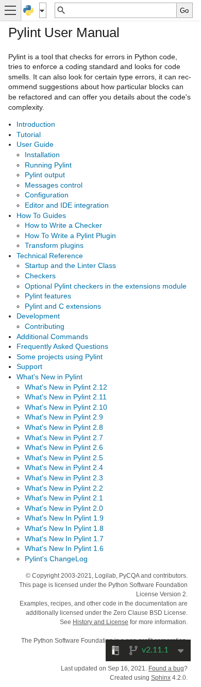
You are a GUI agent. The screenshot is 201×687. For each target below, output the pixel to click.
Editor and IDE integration (67, 205)
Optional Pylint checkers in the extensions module (106, 286)
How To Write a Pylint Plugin (70, 235)
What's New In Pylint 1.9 (64, 518)
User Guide (35, 144)
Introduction (35, 124)
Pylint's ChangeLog (56, 559)
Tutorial (28, 134)
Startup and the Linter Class (70, 265)
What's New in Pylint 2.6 (64, 447)
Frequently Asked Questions (62, 346)
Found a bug (166, 668)
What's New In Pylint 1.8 (64, 528)
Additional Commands (52, 336)
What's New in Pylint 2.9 (64, 417)
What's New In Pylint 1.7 (64, 538)
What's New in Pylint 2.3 (64, 478)
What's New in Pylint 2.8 (64, 427)
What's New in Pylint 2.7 (64, 437)
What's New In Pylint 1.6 (64, 548)
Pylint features (48, 296)
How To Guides (41, 215)
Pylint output (45, 175)
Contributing (44, 326)
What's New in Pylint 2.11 (66, 397)
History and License (100, 622)
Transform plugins (54, 245)
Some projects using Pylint (59, 357)
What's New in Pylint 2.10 (66, 407)
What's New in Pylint (49, 377)
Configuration (47, 195)
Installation (42, 154)
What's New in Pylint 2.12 (66, 387)
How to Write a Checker (63, 225)
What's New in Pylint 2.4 (64, 467)
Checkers (40, 276)
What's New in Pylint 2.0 (64, 508)
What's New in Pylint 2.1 (64, 498)
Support (29, 366)
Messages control (53, 185)
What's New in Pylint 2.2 (64, 488)
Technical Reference (49, 256)
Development (38, 316)
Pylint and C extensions (63, 306)
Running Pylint (48, 165)
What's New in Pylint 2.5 (64, 458)
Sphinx (161, 677)
